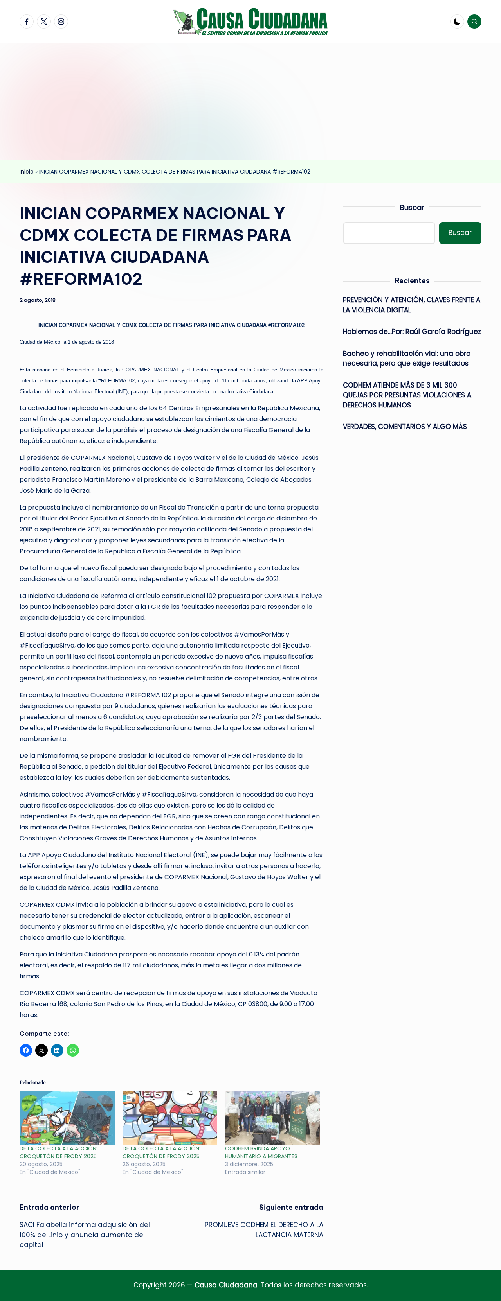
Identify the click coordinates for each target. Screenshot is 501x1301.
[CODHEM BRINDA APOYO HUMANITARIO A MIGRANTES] (272, 1118)
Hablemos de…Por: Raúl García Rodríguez (412, 332)
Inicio (27, 172)
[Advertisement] (250, 101)
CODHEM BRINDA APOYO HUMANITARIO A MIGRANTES (261, 1152)
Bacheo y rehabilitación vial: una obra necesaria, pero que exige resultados (407, 358)
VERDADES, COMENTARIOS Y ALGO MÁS (405, 427)
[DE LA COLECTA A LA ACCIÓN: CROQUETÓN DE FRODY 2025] (67, 1118)
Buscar (412, 207)
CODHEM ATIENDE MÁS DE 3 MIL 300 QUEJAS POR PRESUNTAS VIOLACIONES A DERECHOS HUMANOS (407, 395)
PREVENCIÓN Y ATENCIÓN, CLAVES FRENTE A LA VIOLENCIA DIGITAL (411, 305)
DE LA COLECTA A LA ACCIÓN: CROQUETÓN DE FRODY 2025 (58, 1152)
